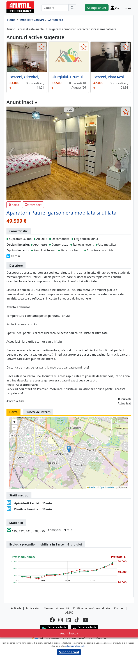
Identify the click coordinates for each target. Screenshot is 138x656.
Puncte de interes (38, 412)
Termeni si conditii (56, 608)
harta (15, 205)
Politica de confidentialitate (91, 608)
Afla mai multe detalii (75, 646)
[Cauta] (72, 7)
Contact (119, 608)
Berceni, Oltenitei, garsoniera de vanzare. (44, 76)
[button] (69, 449)
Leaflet (92, 487)
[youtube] (85, 620)
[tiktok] (77, 620)
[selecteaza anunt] (41, 47)
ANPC (69, 612)
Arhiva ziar (33, 608)
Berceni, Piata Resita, (110, 76)
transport (35, 205)
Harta (13, 412)
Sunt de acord (69, 652)
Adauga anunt (96, 8)
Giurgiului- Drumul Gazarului (75, 76)
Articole (16, 608)
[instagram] (60, 620)
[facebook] (52, 620)
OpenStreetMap (107, 487)
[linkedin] (68, 620)
